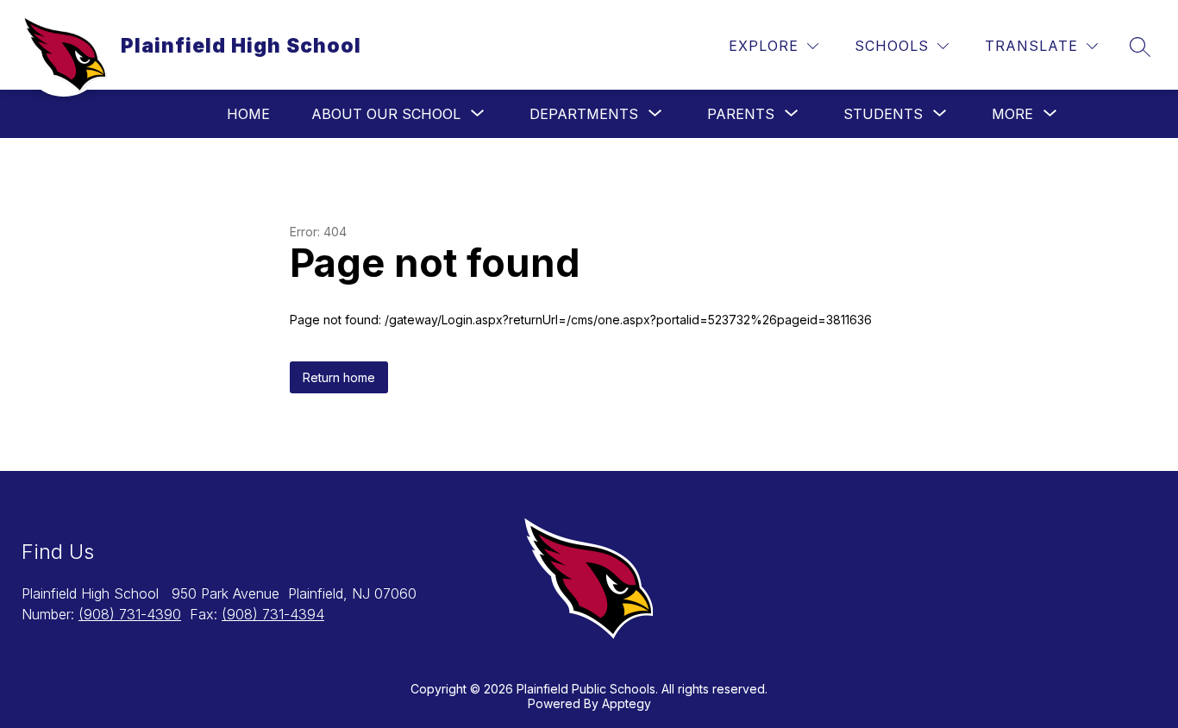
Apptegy (626, 703)
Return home (339, 377)
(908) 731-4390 (129, 614)
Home (248, 113)
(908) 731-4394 (273, 614)
